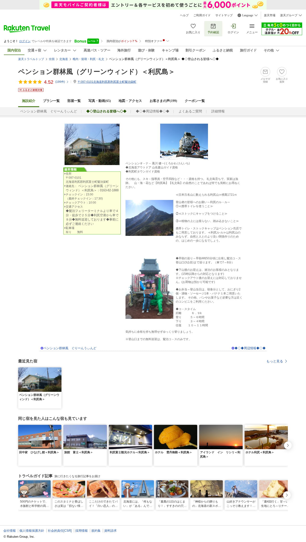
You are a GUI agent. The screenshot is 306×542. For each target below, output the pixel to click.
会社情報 (9, 530)
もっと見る (274, 361)
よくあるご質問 (190, 111)
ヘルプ (184, 15)
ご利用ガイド (202, 15)
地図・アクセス (130, 101)
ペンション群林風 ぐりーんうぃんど (48, 111)
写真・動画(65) (99, 101)
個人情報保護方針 (31, 530)
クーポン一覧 (195, 101)
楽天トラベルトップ (31, 59)
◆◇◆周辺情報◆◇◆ (152, 111)
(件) (60, 81)
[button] (58, 370)
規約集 (96, 530)
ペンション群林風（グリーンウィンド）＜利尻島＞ (96, 71)
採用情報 (81, 530)
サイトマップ (224, 15)
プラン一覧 (51, 101)
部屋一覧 (74, 101)
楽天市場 (269, 15)
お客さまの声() (163, 101)
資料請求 (110, 530)
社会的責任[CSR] (60, 530)
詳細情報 (218, 111)
